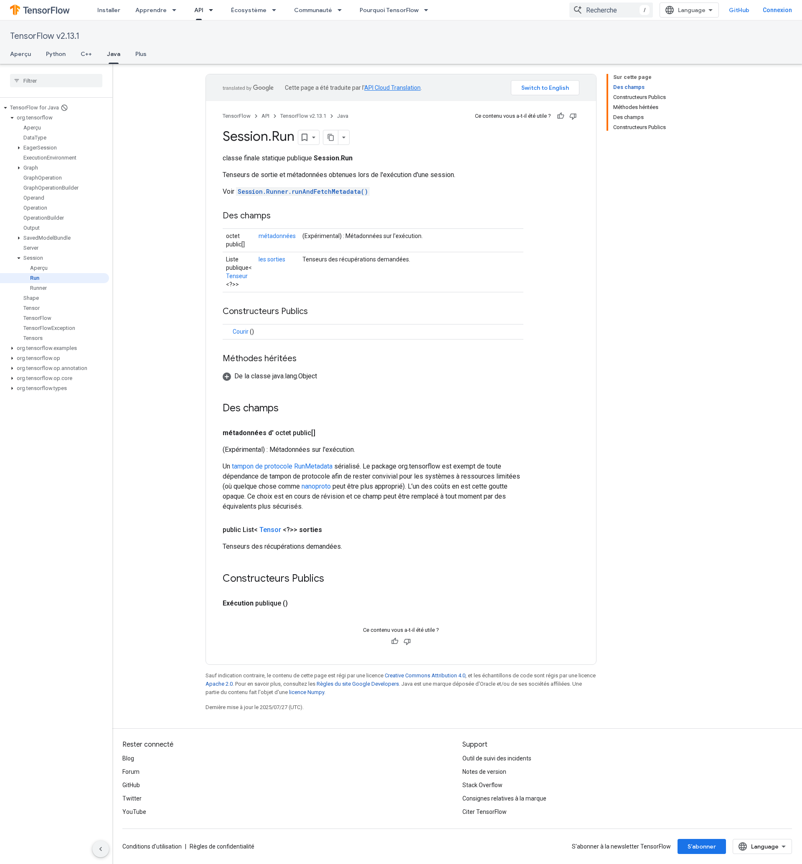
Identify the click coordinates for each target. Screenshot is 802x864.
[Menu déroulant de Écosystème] (276, 10)
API (198, 10)
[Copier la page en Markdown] (330, 137)
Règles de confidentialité (222, 846)
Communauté (313, 10)
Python (56, 54)
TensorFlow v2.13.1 (44, 36)
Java (113, 54)
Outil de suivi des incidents (496, 758)
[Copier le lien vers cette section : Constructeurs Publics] (318, 312)
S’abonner (702, 846)
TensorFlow (237, 116)
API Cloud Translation (392, 87)
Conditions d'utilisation (152, 846)
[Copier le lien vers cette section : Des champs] (279, 216)
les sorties (272, 259)
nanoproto (316, 486)
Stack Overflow (482, 785)
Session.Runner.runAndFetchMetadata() (303, 191)
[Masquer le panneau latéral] (100, 849)
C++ (86, 54)
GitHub (739, 10)
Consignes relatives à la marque (504, 798)
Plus (141, 54)
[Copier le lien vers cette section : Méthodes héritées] (305, 359)
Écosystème (248, 10)
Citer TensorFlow (484, 811)
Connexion (777, 10)
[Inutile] (573, 116)
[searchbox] (56, 80)
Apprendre (151, 10)
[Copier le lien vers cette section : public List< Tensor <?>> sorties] (330, 530)
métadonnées (277, 236)
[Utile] (560, 116)
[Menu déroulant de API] (213, 10)
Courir (241, 331)
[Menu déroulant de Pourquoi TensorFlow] (429, 10)
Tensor (270, 530)
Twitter (132, 798)
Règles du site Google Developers (358, 684)
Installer (108, 10)
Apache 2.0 (219, 684)
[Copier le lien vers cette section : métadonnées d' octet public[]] (323, 433)
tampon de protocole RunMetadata (282, 466)
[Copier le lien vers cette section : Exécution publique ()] (297, 603)
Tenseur (237, 276)
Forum (131, 771)
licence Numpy (306, 692)
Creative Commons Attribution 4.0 (425, 675)
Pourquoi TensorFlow (389, 10)
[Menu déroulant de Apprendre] (177, 10)
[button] (54, 108)
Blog (128, 758)
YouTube (134, 811)
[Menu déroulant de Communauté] (342, 10)
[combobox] (611, 10)
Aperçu (20, 54)
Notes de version (484, 771)
